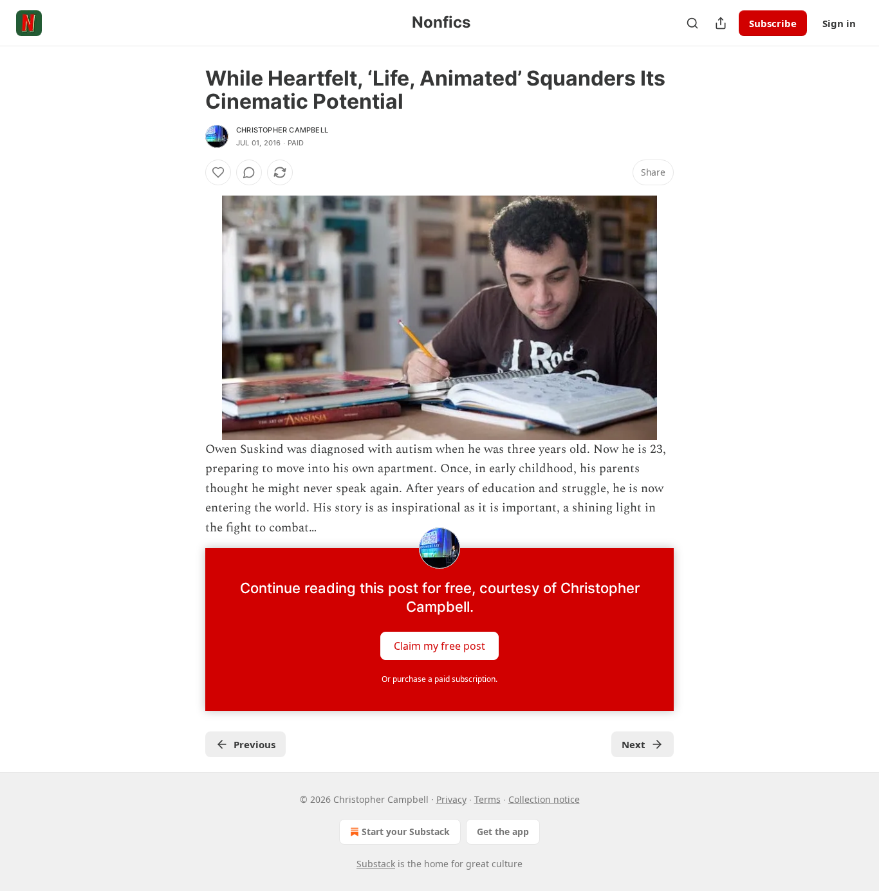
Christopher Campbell (282, 129)
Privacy (451, 799)
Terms (487, 799)
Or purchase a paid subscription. (439, 679)
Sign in (839, 23)
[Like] (218, 172)
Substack (375, 864)
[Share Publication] (721, 23)
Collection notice (544, 799)
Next (633, 744)
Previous (254, 744)
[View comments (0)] (249, 172)
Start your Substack (406, 831)
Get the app (503, 831)
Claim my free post (439, 646)
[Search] (692, 23)
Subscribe (773, 23)
